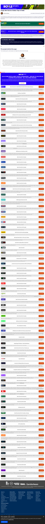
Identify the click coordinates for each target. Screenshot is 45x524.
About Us (2, 493)
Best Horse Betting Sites (13, 496)
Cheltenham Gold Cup (30, 497)
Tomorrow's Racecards (4, 505)
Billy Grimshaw (6, 13)
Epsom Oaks (20, 497)
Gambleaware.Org (15, 148)
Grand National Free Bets (13, 497)
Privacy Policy (3, 498)
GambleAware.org (40, 154)
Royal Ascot (20, 498)
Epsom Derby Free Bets (13, 498)
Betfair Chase (29, 494)
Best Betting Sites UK (12, 494)
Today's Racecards (3, 504)
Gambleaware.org (24, 143)
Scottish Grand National (21, 495)
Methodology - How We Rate (5, 497)
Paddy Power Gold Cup (30, 493)
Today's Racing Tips (38, 493)
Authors (2, 494)
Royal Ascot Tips (38, 498)
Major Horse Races (3, 506)
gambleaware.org (36, 296)
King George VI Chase (30, 496)
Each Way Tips (38, 496)
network (32, 467)
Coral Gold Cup (29, 495)
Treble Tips (37, 497)
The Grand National (21, 494)
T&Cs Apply (41, 35)
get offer (41, 86)
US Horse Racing (3, 496)
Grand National (29, 498)
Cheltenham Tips (38, 495)
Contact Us (2, 495)
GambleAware (35, 486)
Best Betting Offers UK (13, 493)
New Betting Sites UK (12, 495)
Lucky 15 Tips (37, 494)
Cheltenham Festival (21, 493)
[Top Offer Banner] (22, 6)
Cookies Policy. (11, 519)
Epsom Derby (20, 496)
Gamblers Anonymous (41, 486)
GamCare (32, 486)
